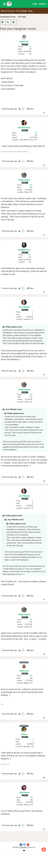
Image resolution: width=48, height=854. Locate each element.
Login (34, 4)
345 (30, 185)
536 (31, 797)
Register (42, 4)
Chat (18, 11)
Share (31, 109)
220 (29, 255)
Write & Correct (8, 11)
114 (30, 47)
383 (31, 676)
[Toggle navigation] (4, 4)
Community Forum (8, 17)
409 (35, 133)
